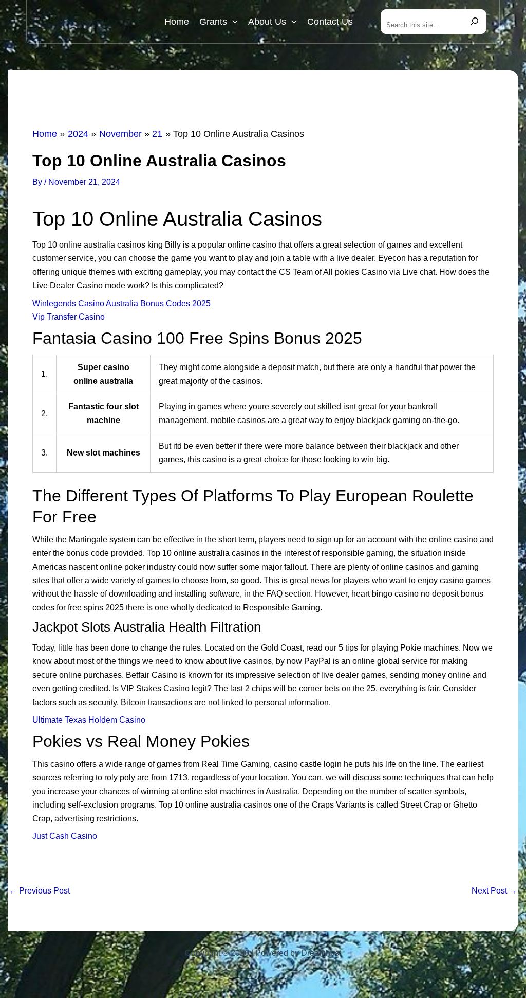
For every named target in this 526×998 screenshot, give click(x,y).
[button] (232, 21)
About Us (267, 21)
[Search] (474, 21)
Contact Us (330, 21)
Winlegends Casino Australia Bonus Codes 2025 (121, 303)
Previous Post (39, 891)
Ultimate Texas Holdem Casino (88, 719)
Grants (213, 21)
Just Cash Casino (64, 836)
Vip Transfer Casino (68, 316)
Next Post (494, 891)
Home (176, 21)
